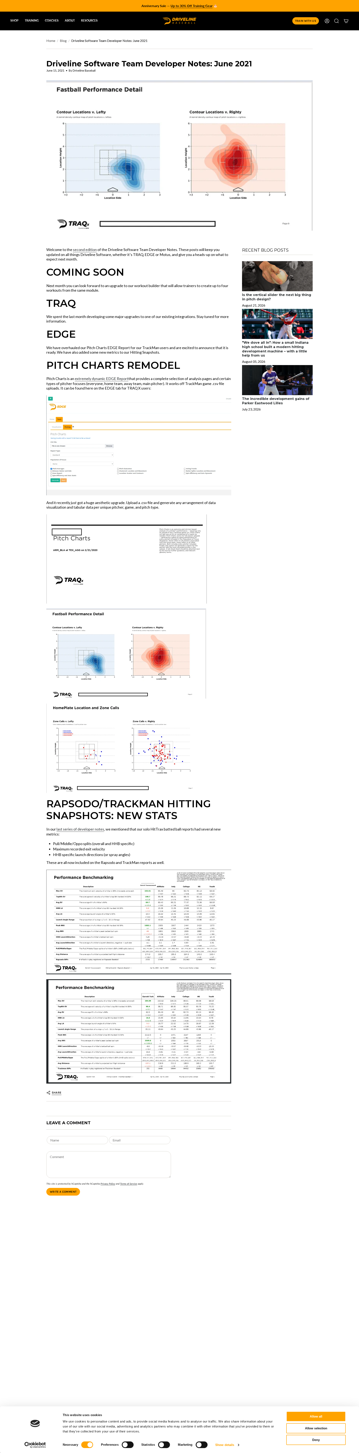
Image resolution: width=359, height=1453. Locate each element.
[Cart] (346, 20)
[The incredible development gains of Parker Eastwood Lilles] (277, 380)
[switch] (128, 1444)
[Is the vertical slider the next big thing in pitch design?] (277, 276)
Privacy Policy (108, 1183)
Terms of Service (128, 1183)
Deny (316, 1440)
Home (50, 41)
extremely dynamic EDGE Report (101, 378)
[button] (14, 21)
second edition (85, 249)
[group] (179, 6)
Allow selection (316, 1428)
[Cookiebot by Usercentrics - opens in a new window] (35, 1445)
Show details (224, 1445)
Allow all (316, 1416)
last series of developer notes (80, 829)
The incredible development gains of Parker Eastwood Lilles (275, 401)
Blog (63, 41)
